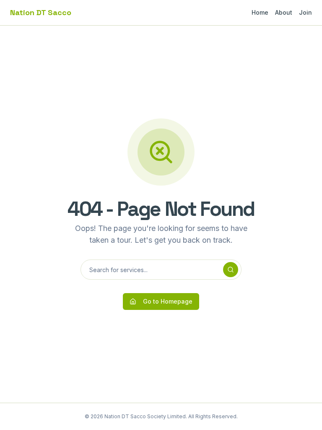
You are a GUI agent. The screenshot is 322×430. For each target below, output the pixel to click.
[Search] (230, 269)
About (283, 12)
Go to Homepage (167, 301)
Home (260, 12)
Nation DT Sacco (40, 12)
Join (305, 12)
